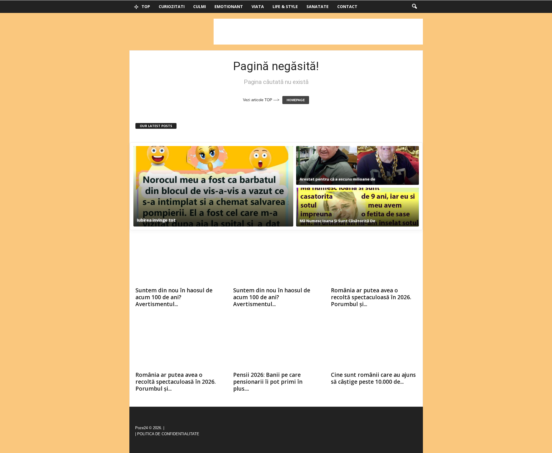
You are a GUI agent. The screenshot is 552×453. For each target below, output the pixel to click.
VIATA (258, 6)
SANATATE (317, 6)
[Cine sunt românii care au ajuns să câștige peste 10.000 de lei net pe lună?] (374, 345)
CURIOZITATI (172, 6)
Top (145, 6)
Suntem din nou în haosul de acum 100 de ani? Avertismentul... (173, 297)
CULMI (199, 6)
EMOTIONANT (228, 6)
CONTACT (347, 6)
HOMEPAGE (296, 100)
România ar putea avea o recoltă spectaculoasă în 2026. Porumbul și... (371, 297)
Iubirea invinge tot (156, 220)
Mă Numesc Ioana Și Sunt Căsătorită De (337, 220)
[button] (414, 6)
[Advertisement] (318, 32)
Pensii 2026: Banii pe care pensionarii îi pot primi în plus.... (267, 381)
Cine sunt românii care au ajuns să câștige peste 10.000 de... (373, 378)
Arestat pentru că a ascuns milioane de (337, 179)
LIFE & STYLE (285, 6)
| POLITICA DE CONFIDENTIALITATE (167, 434)
